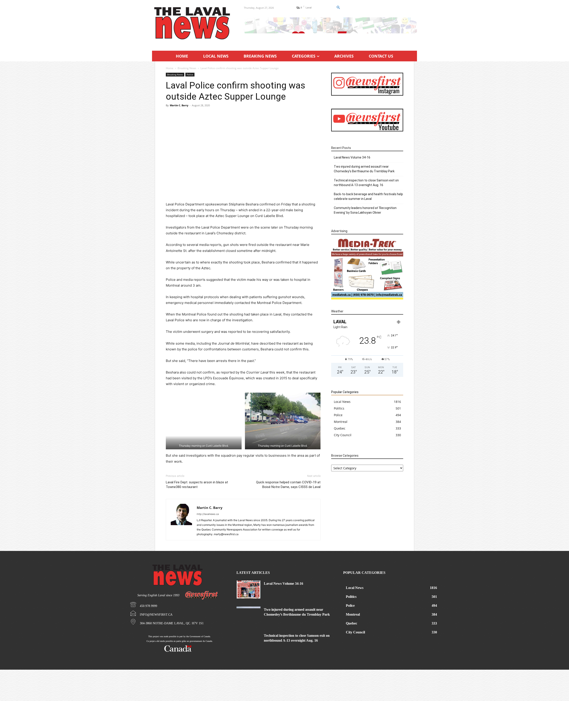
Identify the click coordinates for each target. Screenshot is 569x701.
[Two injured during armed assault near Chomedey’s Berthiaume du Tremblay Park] (248, 616)
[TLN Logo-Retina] (192, 23)
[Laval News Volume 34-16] (248, 589)
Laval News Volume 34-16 (352, 157)
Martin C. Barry (179, 105)
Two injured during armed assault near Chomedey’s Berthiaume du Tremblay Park (364, 169)
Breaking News (187, 68)
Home (169, 68)
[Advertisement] (243, 143)
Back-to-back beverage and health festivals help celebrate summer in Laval (368, 196)
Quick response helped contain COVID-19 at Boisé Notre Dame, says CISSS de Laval (288, 484)
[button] (338, 7)
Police (190, 74)
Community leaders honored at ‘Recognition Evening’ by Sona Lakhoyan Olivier (365, 210)
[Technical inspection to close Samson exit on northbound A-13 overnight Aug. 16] (248, 642)
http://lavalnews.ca (208, 514)
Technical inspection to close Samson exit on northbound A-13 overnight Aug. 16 (366, 183)
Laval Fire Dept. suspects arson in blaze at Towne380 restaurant (197, 484)
